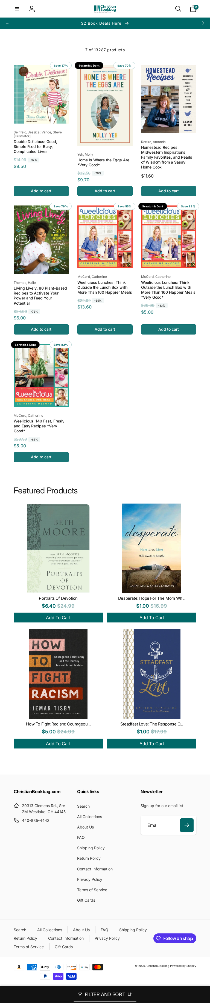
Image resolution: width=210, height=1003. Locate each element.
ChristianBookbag (158, 965)
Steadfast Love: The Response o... (151, 724)
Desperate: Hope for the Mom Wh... (151, 598)
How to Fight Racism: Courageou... (58, 724)
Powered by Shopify (183, 965)
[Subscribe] (187, 825)
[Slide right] (203, 23)
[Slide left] (7, 23)
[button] (17, 9)
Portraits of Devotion (58, 598)
